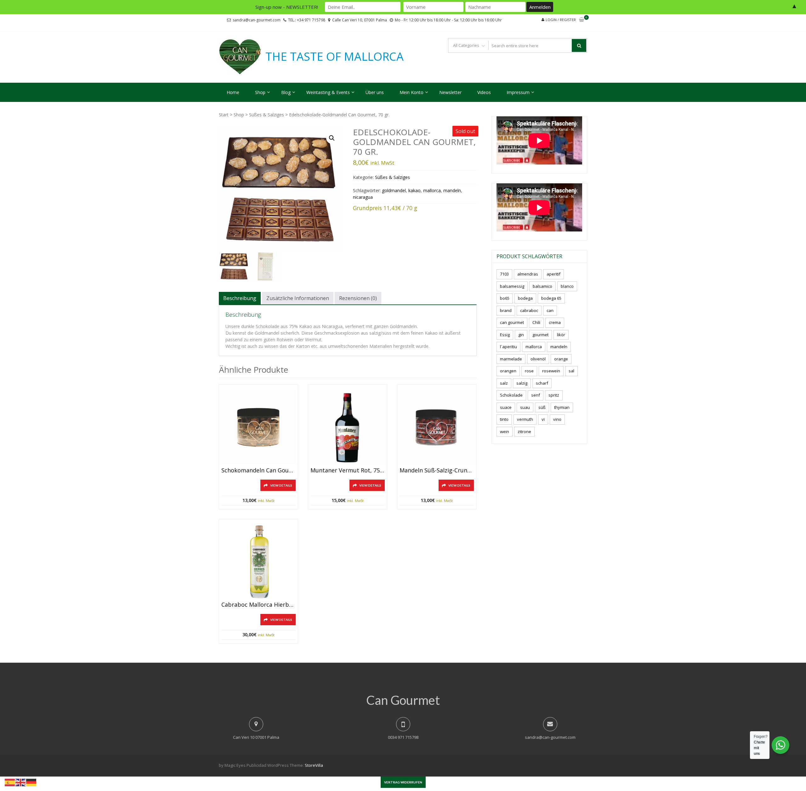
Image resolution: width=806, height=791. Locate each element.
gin (521, 334)
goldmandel (394, 190)
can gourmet (512, 322)
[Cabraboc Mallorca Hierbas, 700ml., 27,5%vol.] (258, 562)
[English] (20, 781)
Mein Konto (411, 92)
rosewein (551, 371)
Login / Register (561, 19)
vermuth (525, 419)
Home (233, 92)
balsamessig (512, 286)
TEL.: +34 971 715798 (306, 20)
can (550, 310)
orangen (508, 371)
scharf (542, 383)
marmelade (511, 359)
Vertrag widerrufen (403, 782)
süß (542, 407)
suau (525, 407)
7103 (504, 274)
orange (561, 359)
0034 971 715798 (403, 737)
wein (504, 431)
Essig (505, 334)
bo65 (504, 298)
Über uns (375, 92)
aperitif (553, 274)
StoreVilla (314, 765)
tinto (504, 419)
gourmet (540, 334)
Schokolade (511, 395)
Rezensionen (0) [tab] (358, 298)
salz (504, 383)
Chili (536, 322)
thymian (562, 407)
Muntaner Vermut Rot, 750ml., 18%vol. (347, 470)
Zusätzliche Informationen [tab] (297, 298)
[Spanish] (10, 781)
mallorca (432, 190)
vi (543, 419)
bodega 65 (551, 298)
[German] (31, 781)
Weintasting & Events (328, 92)
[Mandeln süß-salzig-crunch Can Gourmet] (437, 427)
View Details (281, 485)
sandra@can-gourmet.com (257, 20)
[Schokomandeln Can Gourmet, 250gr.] (258, 427)
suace (506, 407)
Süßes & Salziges (266, 115)
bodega (525, 298)
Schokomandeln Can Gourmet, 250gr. (258, 470)
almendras (527, 274)
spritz (553, 395)
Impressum (518, 92)
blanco (567, 286)
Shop (260, 92)
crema (555, 322)
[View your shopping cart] (581, 20)
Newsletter (450, 92)
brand (506, 310)
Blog (286, 92)
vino (557, 419)
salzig (521, 383)
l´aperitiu (508, 346)
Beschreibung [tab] (239, 298)
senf (535, 395)
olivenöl (538, 359)
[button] (332, 138)
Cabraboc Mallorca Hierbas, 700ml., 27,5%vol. (258, 604)
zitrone (524, 431)
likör (561, 334)
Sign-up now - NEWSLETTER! (286, 7)
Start (224, 115)
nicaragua (363, 197)
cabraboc (529, 310)
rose (529, 371)
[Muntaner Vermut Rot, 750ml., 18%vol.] (347, 427)
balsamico (542, 286)
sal (571, 371)
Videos (484, 92)
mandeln (452, 190)
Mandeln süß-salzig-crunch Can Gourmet (437, 470)
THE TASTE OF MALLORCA (334, 56)
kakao (414, 190)
